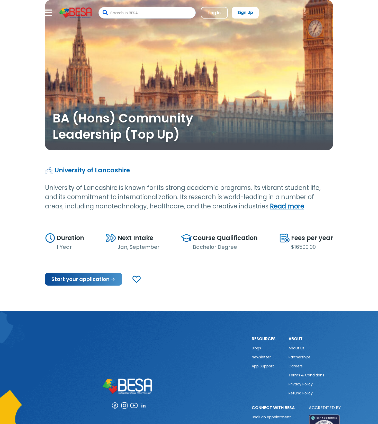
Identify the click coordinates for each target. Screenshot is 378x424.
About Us (296, 348)
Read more (287, 206)
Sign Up (245, 12)
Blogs (256, 348)
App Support (263, 366)
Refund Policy (301, 393)
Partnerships (300, 357)
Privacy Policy (301, 384)
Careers (296, 366)
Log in (214, 13)
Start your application (80, 279)
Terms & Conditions (306, 375)
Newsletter (261, 357)
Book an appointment (271, 417)
